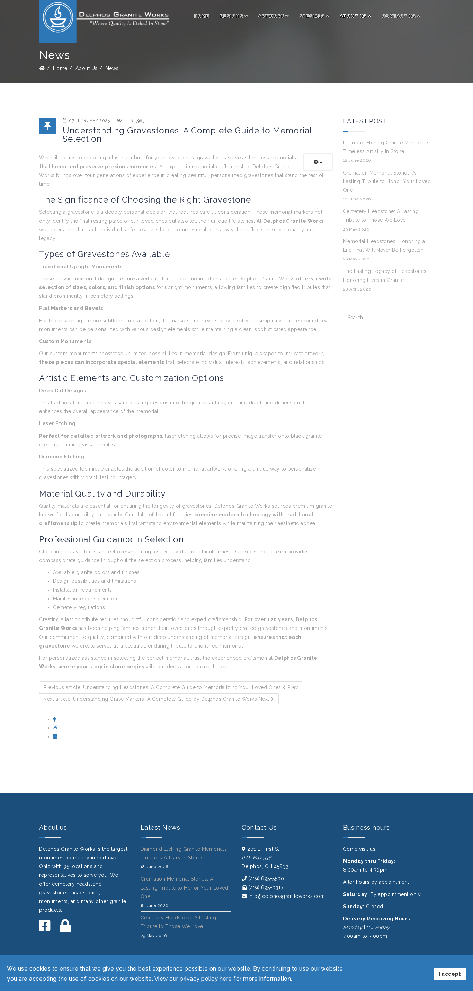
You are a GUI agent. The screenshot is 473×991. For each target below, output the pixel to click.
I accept (450, 974)
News (112, 68)
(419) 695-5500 (266, 878)
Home (201, 16)
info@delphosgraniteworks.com (286, 896)
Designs (231, 16)
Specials (312, 16)
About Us (353, 16)
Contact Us (399, 16)
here (226, 978)
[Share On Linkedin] (55, 736)
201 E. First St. (263, 849)
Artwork (271, 16)
